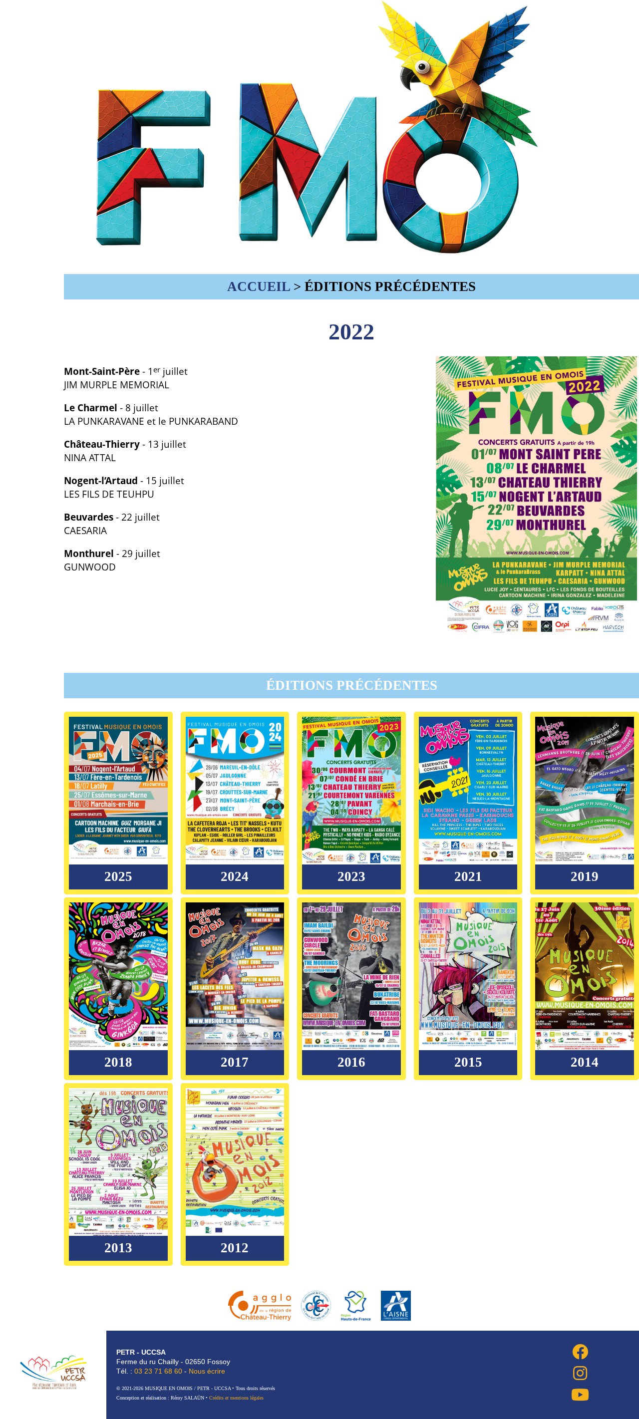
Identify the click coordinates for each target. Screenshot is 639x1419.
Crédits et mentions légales (236, 1398)
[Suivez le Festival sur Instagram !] (568, 1373)
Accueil (258, 286)
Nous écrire (207, 1371)
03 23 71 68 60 (158, 1371)
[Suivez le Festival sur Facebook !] (568, 1351)
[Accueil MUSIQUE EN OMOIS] (319, 248)
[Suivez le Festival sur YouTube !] (568, 1394)
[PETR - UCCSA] (53, 1372)
